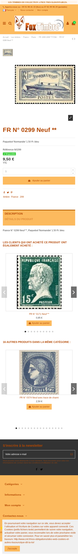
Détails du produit (19, 219)
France (14, 197)
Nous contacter (27, 10)
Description (14, 213)
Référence (8, 149)
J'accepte (12, 548)
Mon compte (42, 10)
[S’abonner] (71, 454)
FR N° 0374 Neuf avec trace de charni (39, 397)
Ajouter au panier (41, 180)
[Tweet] (8, 192)
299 (22, 197)
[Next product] (74, 39)
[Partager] (4, 192)
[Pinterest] (11, 192)
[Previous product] (73, 39)
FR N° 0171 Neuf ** (39, 314)
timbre (6, 197)
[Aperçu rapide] (39, 310)
